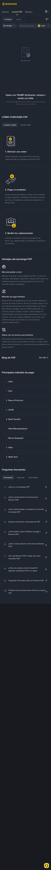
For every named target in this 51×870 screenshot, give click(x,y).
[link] (25, 381)
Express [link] (5, 12)
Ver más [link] (42, 357)
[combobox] (9, 25)
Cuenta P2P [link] (17, 12)
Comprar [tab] (8, 19)
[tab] (5, 12)
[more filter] (46, 19)
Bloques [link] (28, 12)
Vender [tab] (19, 19)
